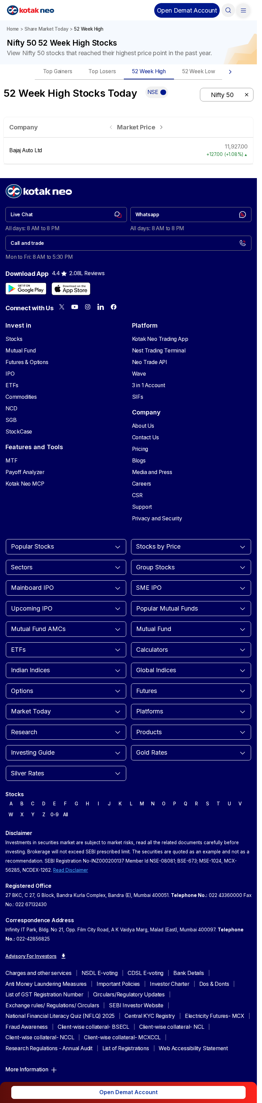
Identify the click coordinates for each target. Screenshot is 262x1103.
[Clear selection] (246, 94)
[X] (61, 306)
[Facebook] (113, 306)
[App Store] (70, 288)
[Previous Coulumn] (111, 127)
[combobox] (226, 94)
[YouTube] (74, 306)
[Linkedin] (100, 306)
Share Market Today (46, 29)
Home (13, 29)
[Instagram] (87, 306)
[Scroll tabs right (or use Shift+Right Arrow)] (230, 71)
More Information (26, 1069)
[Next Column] (161, 127)
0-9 (54, 814)
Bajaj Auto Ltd (25, 150)
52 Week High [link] (88, 29)
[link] (66, 214)
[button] (187, 10)
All (65, 814)
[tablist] (128, 72)
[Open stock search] (228, 10)
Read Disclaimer (70, 870)
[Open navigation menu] (243, 10)
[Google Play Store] (25, 288)
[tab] (58, 72)
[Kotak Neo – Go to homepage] (30, 10)
